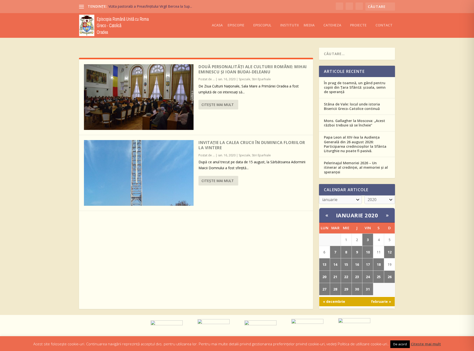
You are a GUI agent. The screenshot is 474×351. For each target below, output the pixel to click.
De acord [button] (400, 344)
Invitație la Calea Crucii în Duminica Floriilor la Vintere (251, 145)
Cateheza (332, 25)
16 (357, 264)
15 (346, 264)
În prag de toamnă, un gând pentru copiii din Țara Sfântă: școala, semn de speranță (355, 87)
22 (346, 276)
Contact (384, 25)
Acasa (217, 25)
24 (368, 276)
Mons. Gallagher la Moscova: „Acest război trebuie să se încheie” (354, 122)
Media (309, 25)
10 (368, 252)
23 (357, 276)
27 (324, 289)
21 (335, 276)
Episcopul (262, 25)
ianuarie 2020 (357, 215)
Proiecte (358, 25)
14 (335, 264)
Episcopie (236, 25)
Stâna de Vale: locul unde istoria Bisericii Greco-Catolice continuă (352, 106)
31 (368, 289)
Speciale (244, 79)
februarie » (381, 301)
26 (390, 276)
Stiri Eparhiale (261, 79)
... (214, 79)
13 (324, 264)
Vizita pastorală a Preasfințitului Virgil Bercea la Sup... (150, 6)
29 (346, 289)
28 (335, 289)
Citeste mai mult (426, 343)
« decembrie (334, 301)
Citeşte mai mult (217, 104)
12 (390, 252)
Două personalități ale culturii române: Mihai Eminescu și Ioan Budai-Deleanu (252, 69)
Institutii (289, 25)
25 (379, 276)
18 (379, 264)
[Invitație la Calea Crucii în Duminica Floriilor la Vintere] (139, 173)
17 (368, 264)
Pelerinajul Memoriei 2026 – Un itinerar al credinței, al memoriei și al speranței (356, 167)
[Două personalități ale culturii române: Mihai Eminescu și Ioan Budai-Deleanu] (139, 97)
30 (357, 289)
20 (324, 276)
